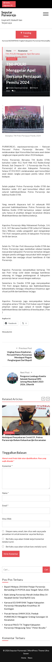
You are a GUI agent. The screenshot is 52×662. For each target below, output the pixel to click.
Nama (5, 493)
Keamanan (23, 50)
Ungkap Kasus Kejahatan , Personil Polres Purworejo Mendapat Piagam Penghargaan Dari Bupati (19, 356)
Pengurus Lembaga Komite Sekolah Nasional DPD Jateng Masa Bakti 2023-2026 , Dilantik (33, 380)
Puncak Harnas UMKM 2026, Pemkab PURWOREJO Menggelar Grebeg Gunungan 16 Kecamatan (26, 616)
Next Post (25, 372)
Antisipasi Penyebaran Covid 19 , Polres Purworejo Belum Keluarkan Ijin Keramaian (24, 438)
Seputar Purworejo (8, 13)
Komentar (7, 466)
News (30, 658)
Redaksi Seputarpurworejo (18, 88)
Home (8, 50)
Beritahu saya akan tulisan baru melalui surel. (26, 546)
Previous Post (25, 348)
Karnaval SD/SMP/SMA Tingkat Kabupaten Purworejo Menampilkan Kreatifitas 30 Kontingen (24, 605)
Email (5, 505)
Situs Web (6, 518)
